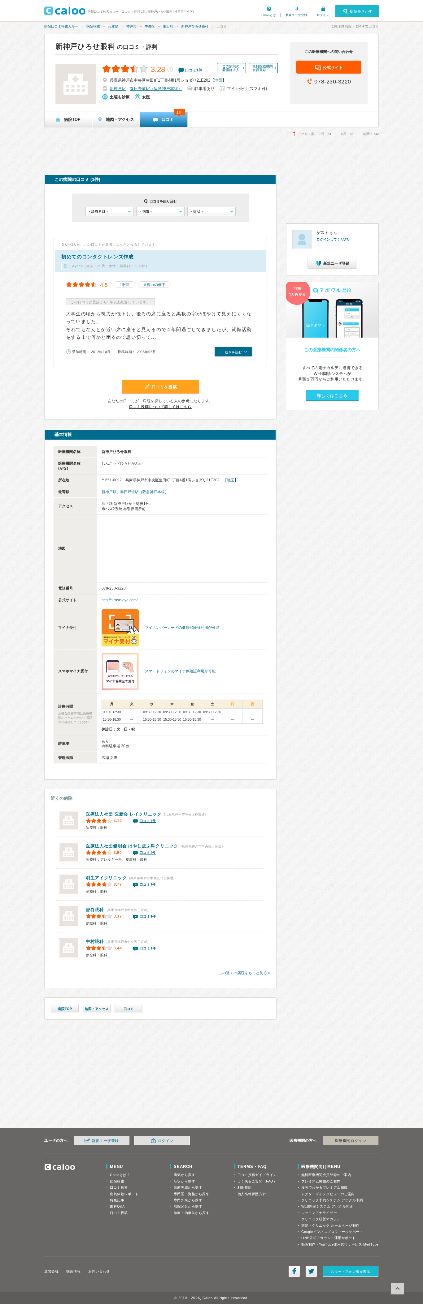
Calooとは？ (120, 1175)
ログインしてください (333, 239)
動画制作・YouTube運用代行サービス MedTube (340, 1244)
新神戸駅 (118, 88)
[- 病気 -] (160, 211)
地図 (218, 80)
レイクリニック (124, 814)
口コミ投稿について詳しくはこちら (160, 407)
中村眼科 (95, 941)
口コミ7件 (148, 821)
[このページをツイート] (311, 1271)
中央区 (150, 26)
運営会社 (51, 1271)
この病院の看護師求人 (230, 68)
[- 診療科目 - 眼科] (109, 211)
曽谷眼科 (95, 909)
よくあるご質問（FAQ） (257, 1181)
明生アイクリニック (106, 877)
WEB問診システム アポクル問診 (327, 1206)
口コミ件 (193, 70)
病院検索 (93, 26)
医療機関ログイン (350, 1141)
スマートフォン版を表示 (350, 1271)
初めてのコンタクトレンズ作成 (97, 256)
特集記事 (117, 1200)
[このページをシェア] (294, 1271)
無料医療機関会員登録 (262, 68)
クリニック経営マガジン (321, 1219)
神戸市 (131, 26)
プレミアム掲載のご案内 (321, 1181)
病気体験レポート (124, 1194)
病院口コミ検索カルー (61, 26)
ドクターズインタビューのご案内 (328, 1194)
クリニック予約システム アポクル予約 (332, 1200)
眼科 (126, 285)
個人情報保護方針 (252, 1194)
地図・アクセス (97, 1009)
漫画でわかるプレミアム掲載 (324, 1187)
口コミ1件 (148, 916)
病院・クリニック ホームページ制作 (330, 1225)
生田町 (168, 26)
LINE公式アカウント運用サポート (328, 1238)
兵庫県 (113, 26)
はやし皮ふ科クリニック (132, 845)
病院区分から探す (188, 1206)
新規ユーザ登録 (296, 15)
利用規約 (245, 1187)
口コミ (129, 1009)
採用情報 (73, 1271)
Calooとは (268, 15)
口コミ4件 (148, 852)
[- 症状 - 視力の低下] (211, 211)
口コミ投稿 (119, 1213)
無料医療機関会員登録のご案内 (326, 1175)
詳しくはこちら (332, 395)
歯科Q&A (117, 1206)
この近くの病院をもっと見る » (244, 973)
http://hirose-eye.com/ (119, 600)
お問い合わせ (99, 1271)
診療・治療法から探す (192, 1213)
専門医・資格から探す (192, 1194)
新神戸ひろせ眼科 (194, 26)
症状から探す (184, 1181)
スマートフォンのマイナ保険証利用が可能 (180, 671)
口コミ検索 (119, 1187)
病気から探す (184, 1175)
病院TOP (65, 1009)
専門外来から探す (188, 1200)
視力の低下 (156, 285)
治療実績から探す (188, 1187)
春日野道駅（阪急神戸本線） (156, 88)
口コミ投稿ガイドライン (257, 1175)
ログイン (323, 15)
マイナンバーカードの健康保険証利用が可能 (182, 627)
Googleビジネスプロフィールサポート (332, 1232)
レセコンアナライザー (319, 1213)
